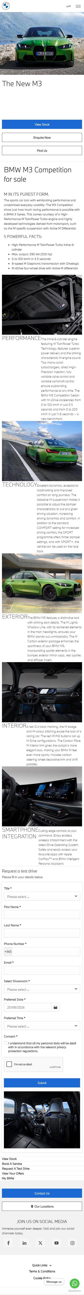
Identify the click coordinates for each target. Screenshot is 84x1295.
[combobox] (42, 896)
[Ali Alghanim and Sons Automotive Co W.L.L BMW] (6, 6)
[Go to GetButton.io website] (74, 1291)
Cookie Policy (42, 1278)
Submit (42, 1083)
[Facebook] (8, 1242)
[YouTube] (56, 1242)
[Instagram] (72, 1242)
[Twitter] (40, 1242)
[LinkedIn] (24, 1242)
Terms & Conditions (42, 1271)
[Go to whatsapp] (75, 1283)
